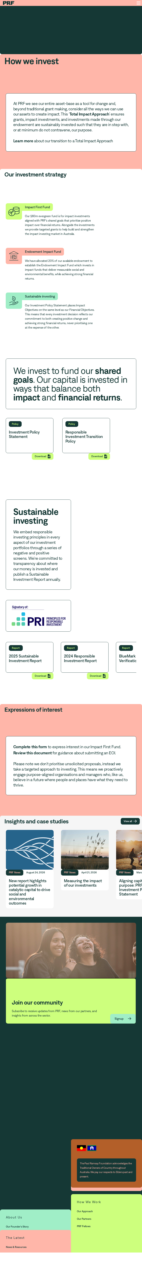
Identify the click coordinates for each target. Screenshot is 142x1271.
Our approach (85, 1211)
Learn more (23, 140)
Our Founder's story (17, 1226)
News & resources (16, 1246)
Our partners (84, 1218)
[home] (9, 3)
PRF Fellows (83, 1226)
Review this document (32, 752)
